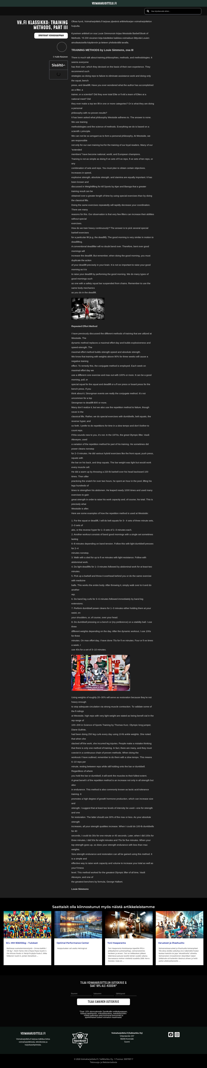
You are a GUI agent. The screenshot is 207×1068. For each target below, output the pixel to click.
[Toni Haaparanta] (129, 924)
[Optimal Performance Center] (78, 924)
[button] (64, 65)
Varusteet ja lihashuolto (171, 943)
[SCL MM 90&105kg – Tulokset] (27, 924)
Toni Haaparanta (116, 943)
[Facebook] (170, 1034)
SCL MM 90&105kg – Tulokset (22, 943)
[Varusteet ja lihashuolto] (179, 924)
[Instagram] (177, 1034)
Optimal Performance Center (73, 943)
